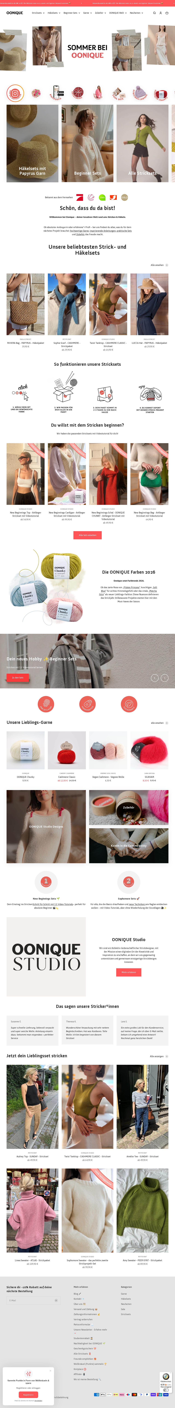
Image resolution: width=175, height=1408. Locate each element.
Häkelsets (53, 13)
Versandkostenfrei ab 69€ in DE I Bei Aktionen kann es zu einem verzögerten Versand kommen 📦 (61, 3)
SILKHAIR (149, 777)
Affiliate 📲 (79, 1374)
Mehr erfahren (129, 972)
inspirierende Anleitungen (103, 231)
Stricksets (37, 13)
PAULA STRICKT (25, 339)
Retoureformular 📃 (84, 1324)
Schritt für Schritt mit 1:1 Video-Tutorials (53, 904)
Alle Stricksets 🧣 (82, 1353)
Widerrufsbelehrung (58, 1397)
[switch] (166, 1390)
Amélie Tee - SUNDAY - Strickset (143, 1156)
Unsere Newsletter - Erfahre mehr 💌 (90, 1331)
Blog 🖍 (77, 1294)
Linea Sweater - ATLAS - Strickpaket (32, 1260)
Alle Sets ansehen (87, 535)
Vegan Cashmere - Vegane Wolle (108, 777)
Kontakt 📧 (79, 1299)
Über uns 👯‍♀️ (80, 1304)
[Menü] (170, 1373)
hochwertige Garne (79, 231)
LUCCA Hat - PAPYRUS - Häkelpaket (149, 343)
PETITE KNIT (67, 339)
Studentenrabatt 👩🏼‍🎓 (83, 1338)
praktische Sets (124, 231)
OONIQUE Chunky (25, 777)
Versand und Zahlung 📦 (85, 1309)
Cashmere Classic (66, 777)
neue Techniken (137, 904)
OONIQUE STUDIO (108, 339)
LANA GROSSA (149, 773)
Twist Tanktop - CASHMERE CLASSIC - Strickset (87, 1156)
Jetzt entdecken (20, 677)
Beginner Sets (70, 13)
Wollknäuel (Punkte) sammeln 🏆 (90, 1364)
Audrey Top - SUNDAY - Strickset (32, 1156)
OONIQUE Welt (116, 13)
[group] (87, 50)
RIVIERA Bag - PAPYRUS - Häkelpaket (25, 343)
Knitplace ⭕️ (80, 1369)
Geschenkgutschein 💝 (85, 1348)
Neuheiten (135, 13)
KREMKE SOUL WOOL (108, 773)
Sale (123, 1309)
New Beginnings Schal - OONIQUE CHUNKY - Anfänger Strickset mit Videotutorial (108, 515)
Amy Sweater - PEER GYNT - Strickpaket (142, 1260)
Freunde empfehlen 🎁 (85, 1359)
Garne (86, 13)
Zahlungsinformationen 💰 (87, 1314)
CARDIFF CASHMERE (67, 773)
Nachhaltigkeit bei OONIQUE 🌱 (89, 1343)
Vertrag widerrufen (83, 1319)
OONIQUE (25, 773)
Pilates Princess (131, 587)
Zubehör (99, 13)
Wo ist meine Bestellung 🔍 (87, 1379)
